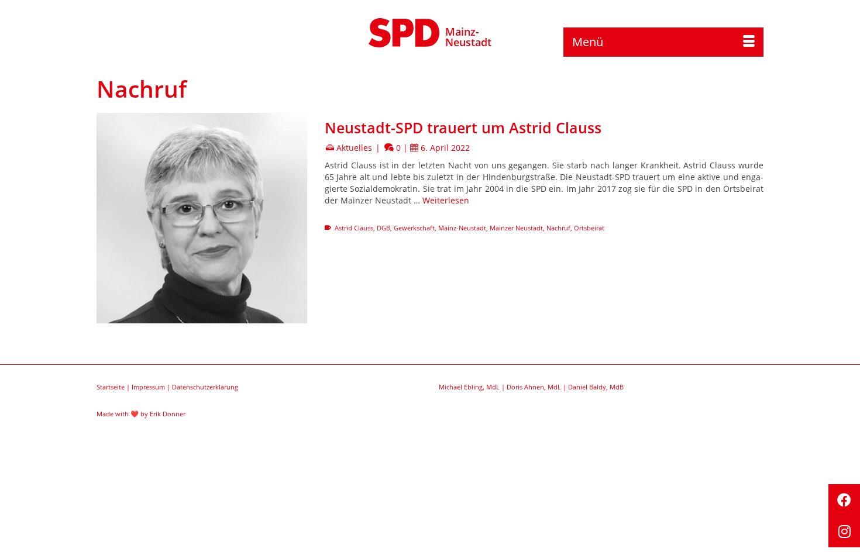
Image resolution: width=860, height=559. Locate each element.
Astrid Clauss (354, 227)
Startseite (111, 386)
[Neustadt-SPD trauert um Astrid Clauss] (202, 218)
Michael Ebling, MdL (469, 386)
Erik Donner (167, 413)
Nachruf (558, 227)
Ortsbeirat (589, 227)
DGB (383, 227)
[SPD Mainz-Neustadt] (404, 31)
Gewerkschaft (414, 227)
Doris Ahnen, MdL (534, 386)
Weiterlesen (445, 200)
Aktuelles (354, 147)
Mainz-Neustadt (468, 36)
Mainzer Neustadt (516, 227)
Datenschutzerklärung (205, 386)
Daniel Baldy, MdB (596, 386)
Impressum (148, 386)
